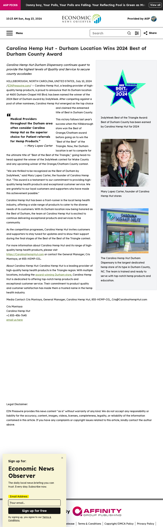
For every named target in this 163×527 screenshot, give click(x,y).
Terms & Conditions (89, 523)
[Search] (129, 33)
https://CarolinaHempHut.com (25, 254)
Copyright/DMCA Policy (119, 523)
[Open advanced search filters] (137, 33)
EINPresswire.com (19, 85)
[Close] (62, 457)
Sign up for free (34, 511)
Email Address (18, 496)
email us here (14, 319)
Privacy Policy (145, 523)
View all (155, 5)
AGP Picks (10, 5)
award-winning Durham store (53, 274)
